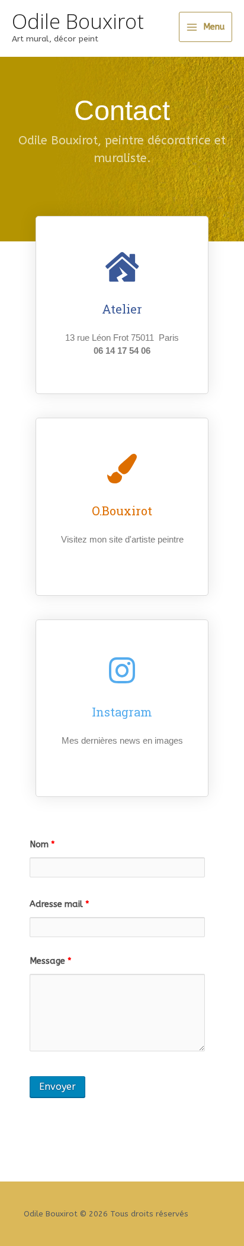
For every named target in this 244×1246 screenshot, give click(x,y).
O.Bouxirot (122, 510)
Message (51, 961)
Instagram (122, 711)
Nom (42, 845)
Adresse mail (59, 904)
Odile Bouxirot (78, 21)
